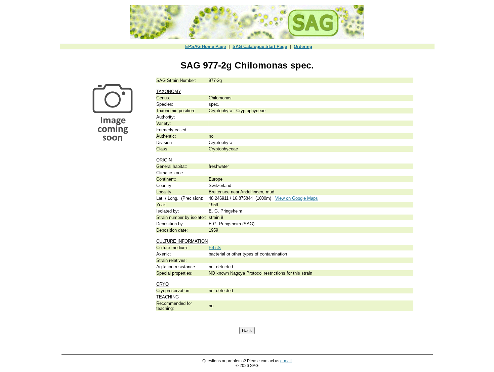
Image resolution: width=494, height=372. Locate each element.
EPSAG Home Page (205, 46)
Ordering (303, 46)
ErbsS (215, 247)
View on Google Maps (296, 198)
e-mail (286, 361)
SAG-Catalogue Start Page (260, 46)
